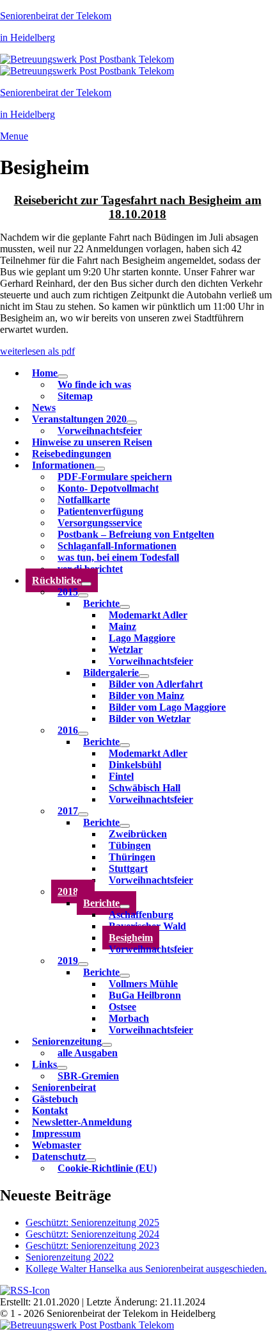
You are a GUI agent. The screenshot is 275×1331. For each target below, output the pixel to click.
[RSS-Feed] (25, 1290)
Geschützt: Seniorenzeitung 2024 (92, 1234)
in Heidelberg (27, 37)
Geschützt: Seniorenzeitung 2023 (92, 1245)
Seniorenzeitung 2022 (70, 1257)
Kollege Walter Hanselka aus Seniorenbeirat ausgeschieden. (146, 1268)
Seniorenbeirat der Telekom (55, 15)
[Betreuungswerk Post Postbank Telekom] (87, 59)
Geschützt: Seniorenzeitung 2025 (92, 1222)
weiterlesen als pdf (37, 351)
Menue (14, 136)
